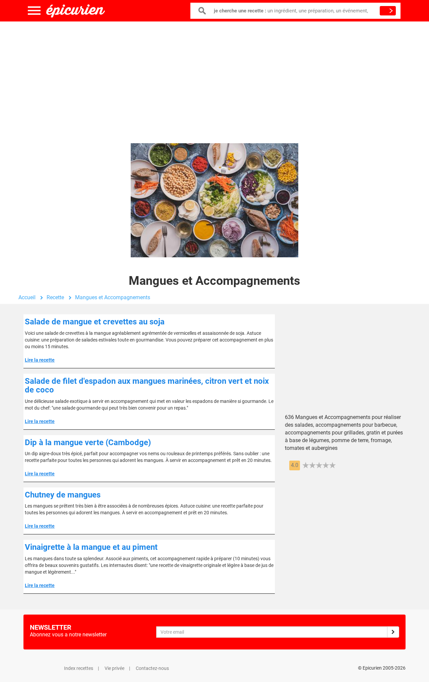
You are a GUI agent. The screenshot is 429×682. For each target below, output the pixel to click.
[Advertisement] (214, 75)
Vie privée (114, 668)
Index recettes (78, 668)
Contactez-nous (152, 668)
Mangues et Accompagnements (112, 297)
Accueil (27, 297)
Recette (55, 297)
